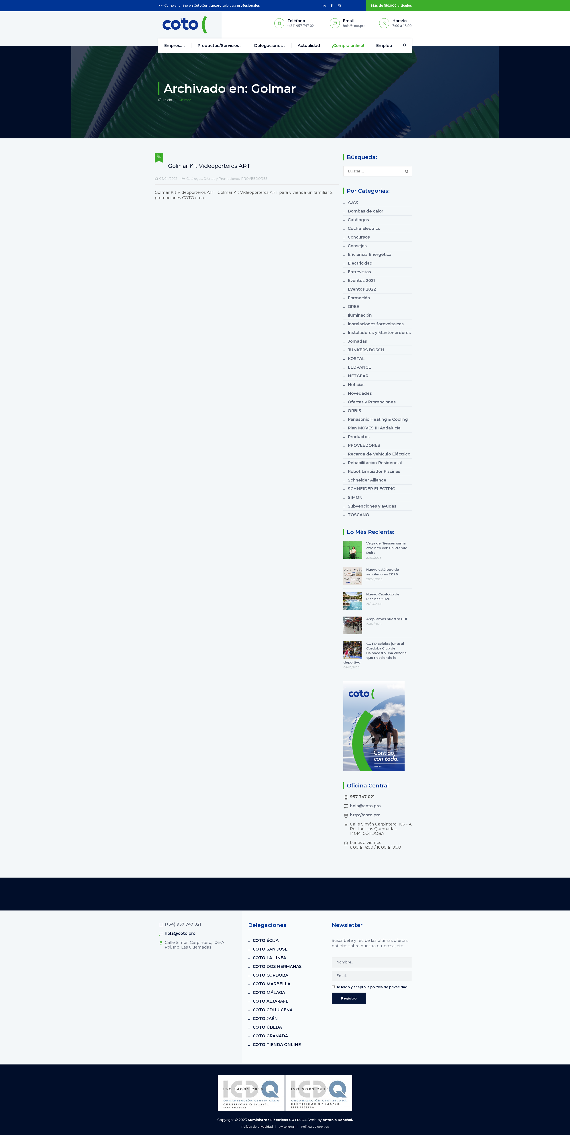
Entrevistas (359, 271)
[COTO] (185, 24)
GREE (353, 306)
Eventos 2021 (361, 280)
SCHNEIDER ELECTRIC (371, 488)
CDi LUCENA (273, 1010)
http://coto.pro (365, 815)
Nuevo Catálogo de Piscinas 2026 (382, 596)
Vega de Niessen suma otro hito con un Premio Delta (386, 548)
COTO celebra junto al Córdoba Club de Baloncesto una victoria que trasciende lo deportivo (375, 652)
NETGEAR (358, 376)
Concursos (359, 237)
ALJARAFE (270, 1001)
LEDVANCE (359, 367)
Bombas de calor (365, 211)
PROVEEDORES (254, 179)
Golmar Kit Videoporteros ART (209, 165)
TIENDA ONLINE (277, 1044)
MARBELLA (271, 983)
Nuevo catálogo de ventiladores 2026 (382, 571)
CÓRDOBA (270, 975)
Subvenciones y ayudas (372, 506)
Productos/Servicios (218, 45)
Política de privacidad (257, 1126)
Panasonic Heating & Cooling (378, 419)
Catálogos (194, 179)
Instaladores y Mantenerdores (379, 332)
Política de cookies (315, 1126)
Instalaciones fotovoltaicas (376, 324)
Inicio (166, 100)
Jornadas (357, 341)
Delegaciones (268, 45)
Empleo (384, 45)
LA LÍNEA (269, 957)
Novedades (360, 393)
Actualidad (309, 45)
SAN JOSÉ (270, 949)
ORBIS (354, 410)
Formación (359, 297)
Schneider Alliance (367, 480)
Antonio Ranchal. (338, 1120)
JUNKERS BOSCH (366, 350)
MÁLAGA (269, 992)
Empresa (173, 45)
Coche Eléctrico (364, 228)
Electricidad (360, 263)
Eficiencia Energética (369, 254)
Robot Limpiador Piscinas (374, 471)
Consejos (357, 245)
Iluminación (360, 315)
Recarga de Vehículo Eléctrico (379, 454)
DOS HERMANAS (277, 966)
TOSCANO (358, 514)
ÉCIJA (266, 940)
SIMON (355, 497)
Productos (359, 436)
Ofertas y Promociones (222, 179)
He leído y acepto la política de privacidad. (372, 987)
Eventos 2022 (362, 289)
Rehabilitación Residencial (375, 462)
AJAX (353, 202)
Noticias (356, 384)
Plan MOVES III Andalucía (374, 428)
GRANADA (270, 1036)
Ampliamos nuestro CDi (386, 619)
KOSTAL (356, 358)
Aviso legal (287, 1126)
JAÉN (265, 1018)
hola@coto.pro (365, 805)
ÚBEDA (267, 1027)
